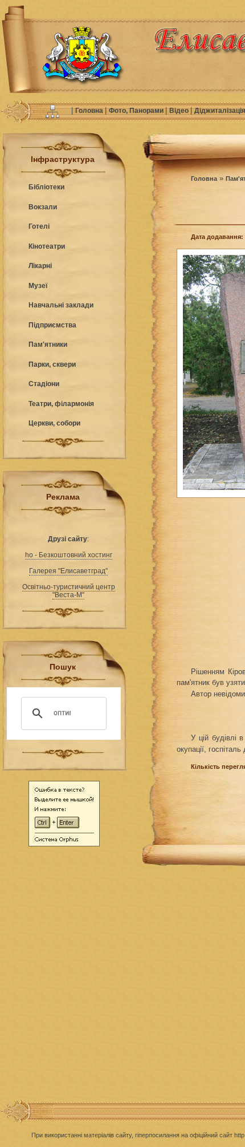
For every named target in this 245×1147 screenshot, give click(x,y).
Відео (179, 111)
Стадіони (43, 384)
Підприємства (52, 325)
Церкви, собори (54, 423)
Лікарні (40, 266)
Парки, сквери (52, 364)
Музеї (37, 286)
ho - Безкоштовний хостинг (68, 555)
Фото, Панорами (137, 111)
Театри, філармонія (61, 404)
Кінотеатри (46, 246)
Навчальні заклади (60, 305)
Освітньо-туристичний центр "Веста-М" (68, 591)
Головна (90, 111)
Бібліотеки (46, 187)
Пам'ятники (47, 344)
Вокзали (42, 207)
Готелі (39, 226)
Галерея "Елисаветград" (68, 571)
